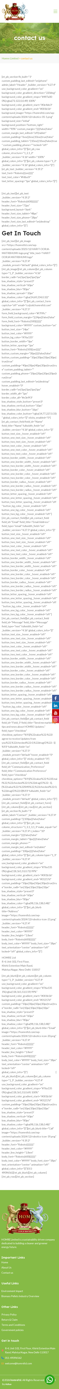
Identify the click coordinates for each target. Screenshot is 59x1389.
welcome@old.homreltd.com (41, 1072)
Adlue (8, 1384)
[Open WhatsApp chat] (50, 1380)
